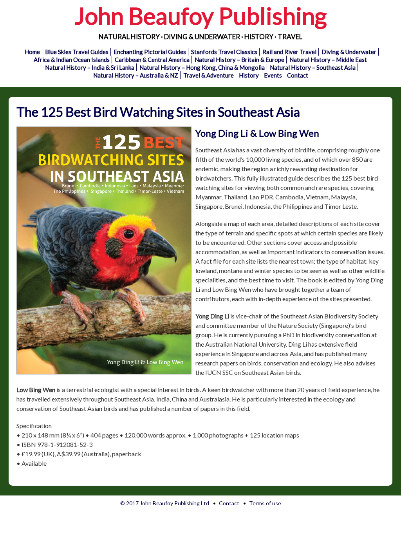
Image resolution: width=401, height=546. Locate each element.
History (249, 75)
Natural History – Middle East (328, 59)
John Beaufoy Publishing (200, 16)
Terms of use (265, 503)
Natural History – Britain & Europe (239, 59)
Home (32, 51)
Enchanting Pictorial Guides (150, 51)
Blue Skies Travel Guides (76, 51)
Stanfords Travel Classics (224, 51)
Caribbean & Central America (152, 59)
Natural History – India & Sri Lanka (89, 67)
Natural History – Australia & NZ (135, 75)
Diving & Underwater (349, 51)
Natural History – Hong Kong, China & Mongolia (202, 67)
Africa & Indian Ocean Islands (72, 59)
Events (273, 75)
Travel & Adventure (208, 75)
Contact (297, 75)
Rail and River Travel (289, 51)
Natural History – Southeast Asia (313, 67)
